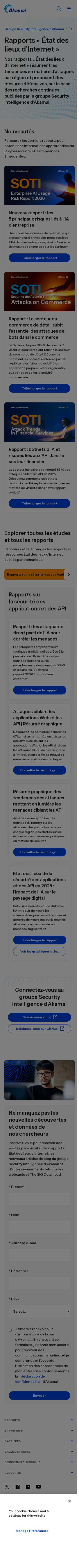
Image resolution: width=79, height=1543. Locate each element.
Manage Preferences (19, 1531)
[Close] (69, 1501)
